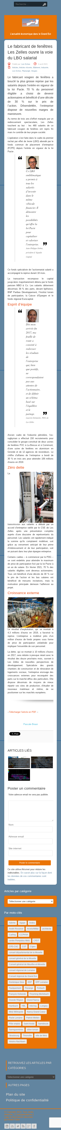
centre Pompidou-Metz (19, 940)
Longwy (44, 1006)
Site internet (14, 848)
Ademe (12, 923)
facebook (34, 1126)
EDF (30, 982)
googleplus (28, 1126)
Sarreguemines (16, 1029)
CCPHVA (23, 935)
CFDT (36, 940)
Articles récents (25, 67)
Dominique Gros (16, 982)
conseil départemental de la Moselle (25, 952)
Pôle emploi (14, 1024)
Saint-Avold (29, 1024)
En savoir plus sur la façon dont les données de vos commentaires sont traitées (30, 876)
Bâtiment (36, 67)
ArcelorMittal (32, 929)
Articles (15, 67)
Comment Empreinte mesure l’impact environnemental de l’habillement (19, 763)
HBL (24, 1006)
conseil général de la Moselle (22, 958)
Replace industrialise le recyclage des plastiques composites (42, 762)
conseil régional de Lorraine (22, 970)
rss (23, 1126)
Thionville (27, 1035)
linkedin (6, 1126)
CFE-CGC (13, 946)
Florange (29, 988)
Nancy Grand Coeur (36, 1012)
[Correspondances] (30, 23)
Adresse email (16, 836)
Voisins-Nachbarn (17, 1041)
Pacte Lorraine (16, 1018)
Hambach (13, 1006)
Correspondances (23, 1114)
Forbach (41, 988)
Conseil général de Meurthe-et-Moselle (27, 964)
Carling (12, 935)
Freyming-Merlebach (39, 994)
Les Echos (25, 64)
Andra (32, 923)
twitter (17, 1126)
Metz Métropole (16, 1012)
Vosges (34, 71)
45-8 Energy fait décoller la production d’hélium (19, 777)
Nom (11, 824)
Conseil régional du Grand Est (23, 976)
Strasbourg (14, 1035)
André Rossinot (16, 929)
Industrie (44, 67)
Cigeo (33, 946)
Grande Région (16, 1000)
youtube (12, 1126)
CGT (24, 946)
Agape (22, 923)
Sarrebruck (43, 1024)
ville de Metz (41, 1035)
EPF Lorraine (42, 982)
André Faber (14, 1119)
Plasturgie (26, 71)
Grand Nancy (33, 1000)
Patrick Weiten (32, 1018)
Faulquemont (15, 988)
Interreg (33, 1006)
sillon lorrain (32, 1029)
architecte (46, 929)
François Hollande (17, 994)
